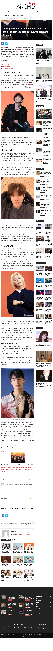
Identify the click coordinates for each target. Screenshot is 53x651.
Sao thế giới (9, 25)
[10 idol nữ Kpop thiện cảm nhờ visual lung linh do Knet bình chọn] (40, 280)
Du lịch (18, 12)
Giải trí (7, 12)
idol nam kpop (17, 508)
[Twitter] (46, 628)
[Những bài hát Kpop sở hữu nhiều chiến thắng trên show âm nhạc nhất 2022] (40, 250)
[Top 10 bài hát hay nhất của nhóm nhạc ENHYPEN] (29, 572)
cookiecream (14, 531)
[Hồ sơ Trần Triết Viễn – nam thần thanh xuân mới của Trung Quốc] (48, 280)
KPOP (29, 508)
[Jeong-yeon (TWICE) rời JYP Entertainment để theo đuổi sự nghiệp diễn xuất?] (44, 336)
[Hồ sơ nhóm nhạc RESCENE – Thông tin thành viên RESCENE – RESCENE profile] (39, 142)
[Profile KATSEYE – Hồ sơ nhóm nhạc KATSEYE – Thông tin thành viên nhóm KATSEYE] (21, 597)
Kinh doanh (8, 15)
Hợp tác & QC (44, 634)
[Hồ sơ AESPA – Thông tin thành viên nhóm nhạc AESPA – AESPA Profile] (48, 292)
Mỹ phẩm (38, 600)
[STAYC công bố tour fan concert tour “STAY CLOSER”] (38, 181)
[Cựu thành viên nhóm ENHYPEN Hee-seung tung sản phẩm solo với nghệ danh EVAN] (44, 376)
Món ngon (38, 613)
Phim (37, 598)
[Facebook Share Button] (2, 43)
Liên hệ (35, 636)
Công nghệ (31, 12)
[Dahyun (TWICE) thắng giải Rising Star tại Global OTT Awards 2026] (44, 356)
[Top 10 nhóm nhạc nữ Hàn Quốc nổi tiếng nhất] (18, 559)
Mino (32, 508)
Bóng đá (38, 609)
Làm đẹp (24, 12)
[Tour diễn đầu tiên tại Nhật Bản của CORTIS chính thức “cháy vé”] (44, 53)
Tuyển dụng (39, 634)
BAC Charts (25, 636)
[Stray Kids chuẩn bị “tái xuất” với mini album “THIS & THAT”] (44, 91)
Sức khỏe (15, 15)
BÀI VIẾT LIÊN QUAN (6, 539)
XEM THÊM (14, 539)
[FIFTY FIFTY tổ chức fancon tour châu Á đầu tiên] (44, 73)
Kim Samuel (5, 64)
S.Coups (18, 509)
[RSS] (43, 628)
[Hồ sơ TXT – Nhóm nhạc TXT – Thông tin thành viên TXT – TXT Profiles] (39, 160)
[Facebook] (37, 628)
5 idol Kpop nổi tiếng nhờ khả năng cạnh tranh (9, 524)
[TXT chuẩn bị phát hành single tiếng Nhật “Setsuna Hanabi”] (38, 188)
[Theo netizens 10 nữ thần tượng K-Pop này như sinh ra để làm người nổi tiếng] (48, 226)
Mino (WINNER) (4, 509)
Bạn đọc (22, 15)
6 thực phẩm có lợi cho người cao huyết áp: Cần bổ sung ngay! (26, 524)
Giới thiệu (25, 634)
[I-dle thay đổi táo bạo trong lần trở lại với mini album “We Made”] (38, 173)
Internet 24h (39, 611)
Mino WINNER (6, 66)
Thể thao (38, 12)
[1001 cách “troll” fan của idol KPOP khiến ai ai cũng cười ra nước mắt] (40, 238)
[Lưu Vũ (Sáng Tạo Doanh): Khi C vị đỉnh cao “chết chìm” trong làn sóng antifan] (40, 292)
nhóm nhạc (31, 84)
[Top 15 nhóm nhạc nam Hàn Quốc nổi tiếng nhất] (29, 559)
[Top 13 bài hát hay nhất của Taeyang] (6, 559)
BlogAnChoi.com (18, 627)
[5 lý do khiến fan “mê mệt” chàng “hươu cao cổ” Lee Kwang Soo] (48, 238)
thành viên (21, 49)
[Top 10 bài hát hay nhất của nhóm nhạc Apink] (18, 572)
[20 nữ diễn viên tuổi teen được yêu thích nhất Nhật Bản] (39, 123)
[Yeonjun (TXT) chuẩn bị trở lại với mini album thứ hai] (3, 605)
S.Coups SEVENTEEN (8, 63)
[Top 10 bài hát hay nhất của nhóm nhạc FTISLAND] (6, 546)
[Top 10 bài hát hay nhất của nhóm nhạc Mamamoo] (18, 546)
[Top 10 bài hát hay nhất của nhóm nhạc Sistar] (6, 572)
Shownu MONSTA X (7, 68)
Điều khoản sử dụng (31, 634)
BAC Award (31, 636)
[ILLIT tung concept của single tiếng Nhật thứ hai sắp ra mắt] (38, 196)
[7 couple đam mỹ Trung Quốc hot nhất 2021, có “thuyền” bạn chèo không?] (48, 304)
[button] (50, 13)
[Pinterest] (40, 628)
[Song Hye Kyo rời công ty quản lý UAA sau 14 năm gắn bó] (38, 211)
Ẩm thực (12, 12)
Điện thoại (38, 606)
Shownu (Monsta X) (29, 509)
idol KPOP (7, 508)
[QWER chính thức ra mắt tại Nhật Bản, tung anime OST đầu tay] (38, 204)
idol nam (11, 508)
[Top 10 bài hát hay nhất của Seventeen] (29, 546)
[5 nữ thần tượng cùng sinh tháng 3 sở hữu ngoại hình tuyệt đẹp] (40, 316)
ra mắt (15, 509)
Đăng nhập (31, 479)
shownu (23, 509)
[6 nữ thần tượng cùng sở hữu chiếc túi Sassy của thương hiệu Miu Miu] (48, 316)
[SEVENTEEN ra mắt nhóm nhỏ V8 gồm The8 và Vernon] (3, 612)
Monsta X (10, 509)
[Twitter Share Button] (6, 43)
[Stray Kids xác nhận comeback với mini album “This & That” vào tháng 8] (3, 597)
